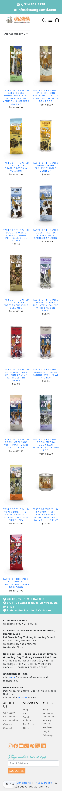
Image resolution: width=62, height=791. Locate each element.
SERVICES (30, 703)
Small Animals (28, 718)
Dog (25, 709)
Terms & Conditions (49, 715)
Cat (25, 713)
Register (48, 727)
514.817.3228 (34, 4)
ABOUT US (9, 705)
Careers (7, 724)
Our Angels (10, 716)
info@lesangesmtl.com (36, 9)
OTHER (48, 703)
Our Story (9, 712)
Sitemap (48, 735)
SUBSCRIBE (16, 771)
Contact (7, 727)
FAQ (45, 709)
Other (26, 727)
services (22, 697)
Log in (47, 731)
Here (12, 677)
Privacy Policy (47, 722)
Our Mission (10, 720)
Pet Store (28, 724)
